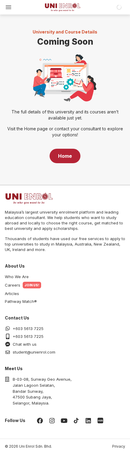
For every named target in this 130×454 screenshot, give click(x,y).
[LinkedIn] (88, 420)
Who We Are (17, 276)
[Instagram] (52, 420)
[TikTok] (76, 420)
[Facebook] (40, 420)
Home (65, 156)
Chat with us (25, 344)
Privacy (118, 446)
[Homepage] (62, 7)
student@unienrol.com (34, 352)
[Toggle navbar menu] (8, 7)
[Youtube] (64, 420)
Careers (12, 285)
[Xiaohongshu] (100, 420)
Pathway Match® (21, 301)
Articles (12, 293)
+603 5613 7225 (28, 328)
